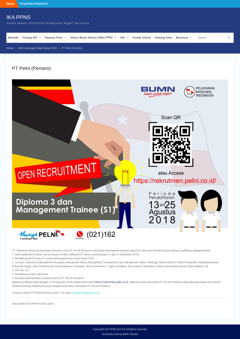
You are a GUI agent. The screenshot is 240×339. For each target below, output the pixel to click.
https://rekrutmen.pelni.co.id (111, 282)
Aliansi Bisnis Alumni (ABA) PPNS (91, 37)
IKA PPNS (18, 17)
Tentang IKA (29, 37)
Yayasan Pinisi (54, 37)
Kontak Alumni (142, 37)
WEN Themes (130, 334)
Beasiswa (182, 37)
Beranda (13, 37)
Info (122, 37)
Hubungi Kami (163, 37)
